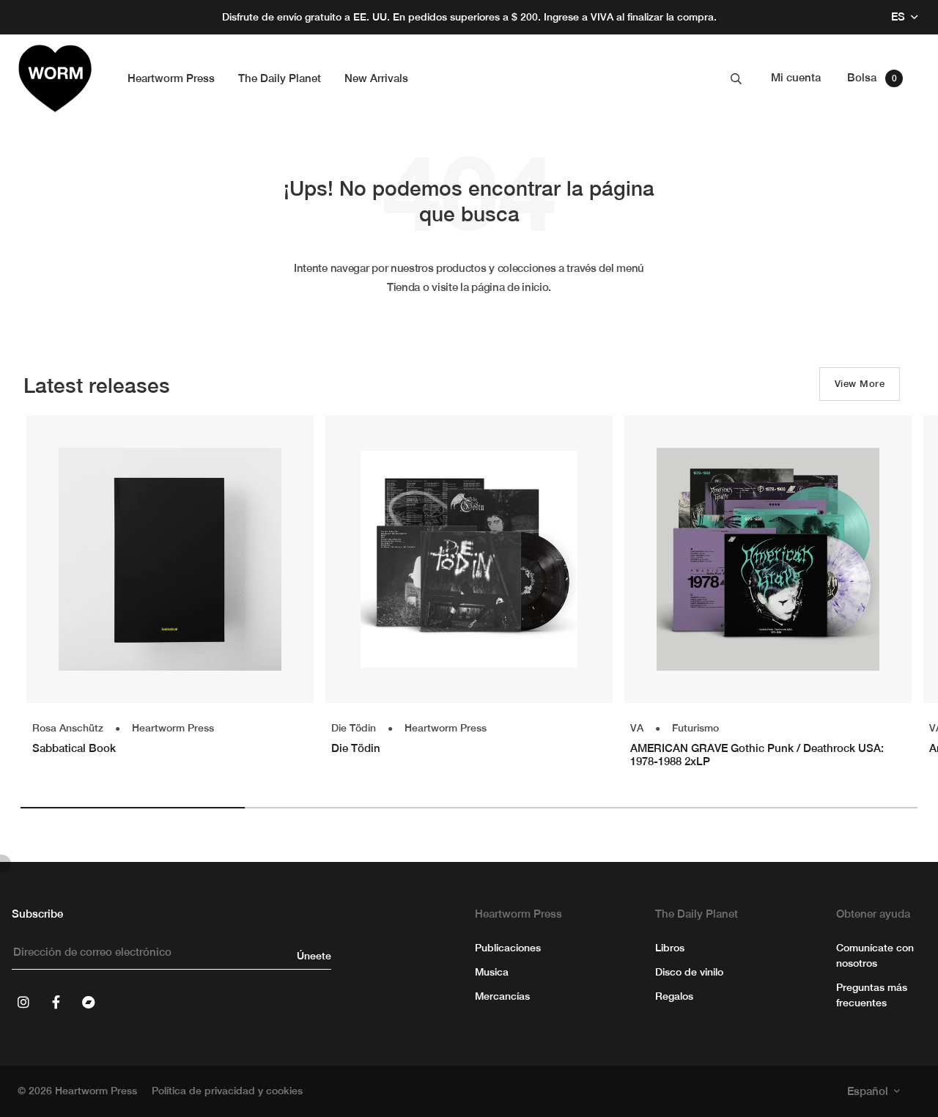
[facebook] (55, 1002)
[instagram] (23, 1002)
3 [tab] (581, 807)
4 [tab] (805, 807)
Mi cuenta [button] (796, 77)
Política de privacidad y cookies (227, 1090)
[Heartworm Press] (55, 78)
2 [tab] (357, 807)
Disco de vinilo (689, 972)
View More (860, 383)
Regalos (674, 996)
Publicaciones (508, 948)
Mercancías (502, 996)
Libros (669, 948)
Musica (492, 972)
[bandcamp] (88, 1002)
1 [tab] (133, 807)
